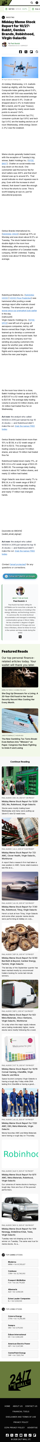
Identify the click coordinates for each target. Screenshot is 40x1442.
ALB (9, 1292)
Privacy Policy (20, 1422)
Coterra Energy (15, 1316)
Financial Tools (21, 1411)
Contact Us (31, 1406)
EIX (9, 1337)
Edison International (17, 1334)
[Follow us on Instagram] (25, 1435)
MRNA (10, 1264)
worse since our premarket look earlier (19, 310)
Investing (10, 17)
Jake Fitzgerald (8, 735)
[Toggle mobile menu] (37, 2)
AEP (9, 1346)
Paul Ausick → (20, 601)
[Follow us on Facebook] (7, 1435)
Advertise (32, 1427)
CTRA (10, 1319)
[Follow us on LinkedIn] (16, 1435)
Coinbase (12, 1271)
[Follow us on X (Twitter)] (11, 1435)
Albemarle (12, 1289)
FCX (9, 1283)
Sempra (11, 1325)
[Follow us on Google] (36, 51)
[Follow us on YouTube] (21, 1435)
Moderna (12, 1262)
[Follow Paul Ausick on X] (20, 636)
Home (7, 1406)
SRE (9, 1328)
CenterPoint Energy (17, 1353)
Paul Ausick (15, 43)
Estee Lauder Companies (19, 1298)
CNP (9, 1355)
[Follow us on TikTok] (30, 1435)
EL (9, 1301)
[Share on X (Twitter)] (26, 51)
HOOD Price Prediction (20, 298)
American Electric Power (19, 1344)
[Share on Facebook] (20, 51)
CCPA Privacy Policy (14, 1427)
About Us (18, 1406)
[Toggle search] (32, 3)
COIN (10, 1273)
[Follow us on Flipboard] (31, 51)
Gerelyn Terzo (7, 690)
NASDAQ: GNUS (10, 234)
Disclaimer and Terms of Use (21, 1417)
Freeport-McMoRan (17, 1280)
